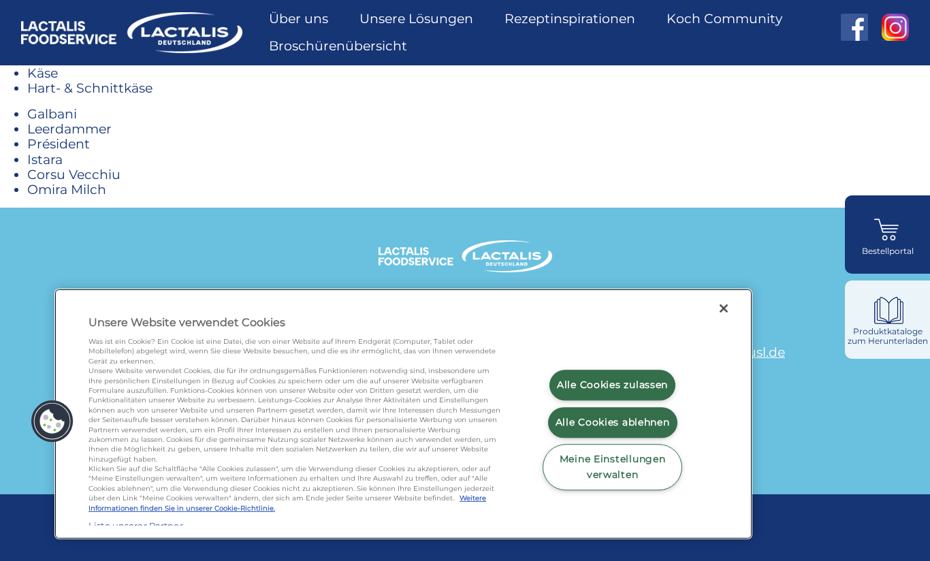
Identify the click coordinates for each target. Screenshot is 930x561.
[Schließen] (724, 308)
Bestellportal (888, 251)
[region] (403, 414)
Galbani (52, 114)
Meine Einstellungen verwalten (613, 467)
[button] (52, 421)
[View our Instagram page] (888, 27)
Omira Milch (66, 189)
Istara (45, 159)
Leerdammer (69, 129)
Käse (42, 73)
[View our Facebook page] (854, 27)
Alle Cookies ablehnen (613, 421)
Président (58, 143)
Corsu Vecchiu (74, 174)
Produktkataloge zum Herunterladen (888, 336)
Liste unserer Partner (136, 524)
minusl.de (753, 352)
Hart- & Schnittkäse (90, 88)
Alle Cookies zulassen (612, 385)
